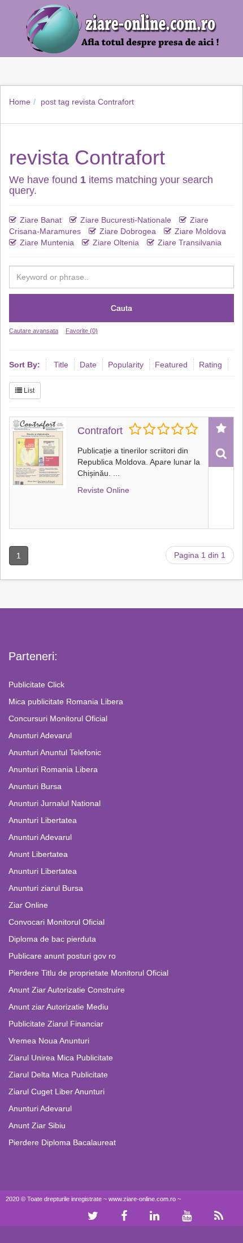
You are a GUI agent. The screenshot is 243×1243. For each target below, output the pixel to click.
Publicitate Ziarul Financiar (55, 1023)
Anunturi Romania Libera (53, 769)
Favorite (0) (82, 330)
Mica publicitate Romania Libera (65, 701)
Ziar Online (28, 904)
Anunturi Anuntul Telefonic (54, 752)
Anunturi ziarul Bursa (45, 888)
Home (20, 101)
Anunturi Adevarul (40, 735)
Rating (210, 364)
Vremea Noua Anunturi (48, 1040)
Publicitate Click (36, 684)
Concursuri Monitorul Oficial (57, 718)
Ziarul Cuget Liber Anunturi (56, 1091)
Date (88, 364)
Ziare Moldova (200, 231)
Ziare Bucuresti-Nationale (125, 219)
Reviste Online (103, 490)
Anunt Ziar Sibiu (37, 1125)
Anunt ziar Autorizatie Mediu (58, 1006)
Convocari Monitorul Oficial (56, 921)
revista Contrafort (103, 101)
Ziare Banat (41, 219)
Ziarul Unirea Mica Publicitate (60, 1057)
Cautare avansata (33, 330)
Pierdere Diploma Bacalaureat (62, 1142)
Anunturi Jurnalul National (54, 803)
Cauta (121, 308)
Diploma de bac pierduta (52, 938)
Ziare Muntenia (47, 242)
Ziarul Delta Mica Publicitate (58, 1074)
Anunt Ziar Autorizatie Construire (66, 989)
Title (61, 364)
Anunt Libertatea (38, 854)
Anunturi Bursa (35, 786)
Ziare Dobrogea (127, 231)
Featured (171, 364)
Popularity (126, 364)
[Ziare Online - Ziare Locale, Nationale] (121, 27)
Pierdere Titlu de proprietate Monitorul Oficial (88, 972)
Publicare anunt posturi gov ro (62, 955)
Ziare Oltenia (116, 242)
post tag (55, 101)
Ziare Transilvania (190, 242)
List (28, 391)
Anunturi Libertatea (42, 820)
